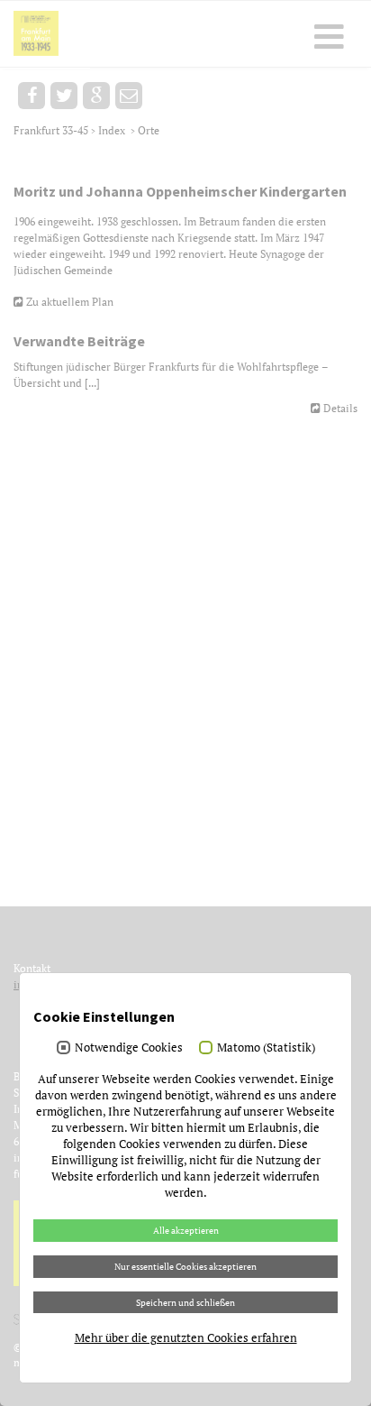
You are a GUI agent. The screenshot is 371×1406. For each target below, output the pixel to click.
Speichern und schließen (185, 1302)
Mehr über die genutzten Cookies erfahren (186, 1337)
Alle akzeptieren (186, 1230)
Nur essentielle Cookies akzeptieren (185, 1266)
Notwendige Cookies (129, 1047)
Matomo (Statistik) (266, 1047)
